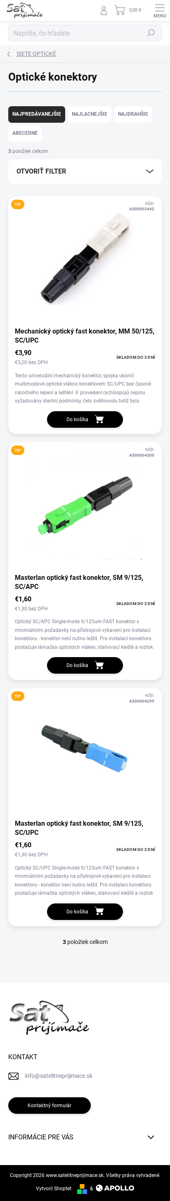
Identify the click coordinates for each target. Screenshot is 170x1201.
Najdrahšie (133, 114)
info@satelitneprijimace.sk (58, 1075)
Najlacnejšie (89, 114)
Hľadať (151, 33)
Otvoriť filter (41, 171)
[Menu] (159, 10)
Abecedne (25, 133)
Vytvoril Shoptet (53, 1188)
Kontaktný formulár (49, 1105)
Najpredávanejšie (36, 114)
